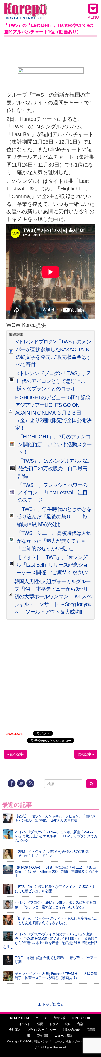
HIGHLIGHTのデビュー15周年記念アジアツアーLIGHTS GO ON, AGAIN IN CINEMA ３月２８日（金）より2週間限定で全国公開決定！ (53, 413)
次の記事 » (86, 754)
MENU (93, 17)
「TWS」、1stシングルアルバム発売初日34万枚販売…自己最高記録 (53, 468)
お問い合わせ (71, 1030)
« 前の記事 (15, 754)
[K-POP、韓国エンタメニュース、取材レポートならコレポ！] (26, 7)
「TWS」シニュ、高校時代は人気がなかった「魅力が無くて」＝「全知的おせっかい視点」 (54, 540)
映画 (67, 1024)
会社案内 (14, 1030)
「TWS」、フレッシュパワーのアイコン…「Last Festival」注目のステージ (53, 492)
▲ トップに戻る (51, 1004)
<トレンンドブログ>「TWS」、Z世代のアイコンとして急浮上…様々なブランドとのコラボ (53, 380)
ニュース (41, 1018)
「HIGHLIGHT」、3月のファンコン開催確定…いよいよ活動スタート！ (55, 444)
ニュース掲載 (63, 1036)
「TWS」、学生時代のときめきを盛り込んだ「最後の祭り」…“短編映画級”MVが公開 (54, 516)
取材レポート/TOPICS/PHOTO (72, 1018)
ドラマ (53, 1024)
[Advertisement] (50, 51)
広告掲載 (42, 1036)
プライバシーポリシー (41, 1030)
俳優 (40, 1024)
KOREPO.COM (19, 1018)
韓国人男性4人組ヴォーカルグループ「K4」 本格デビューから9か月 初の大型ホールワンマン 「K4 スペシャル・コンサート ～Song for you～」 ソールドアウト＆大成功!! (53, 597)
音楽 (80, 1024)
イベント (24, 1024)
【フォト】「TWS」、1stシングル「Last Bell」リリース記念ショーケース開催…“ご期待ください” (52, 564)
